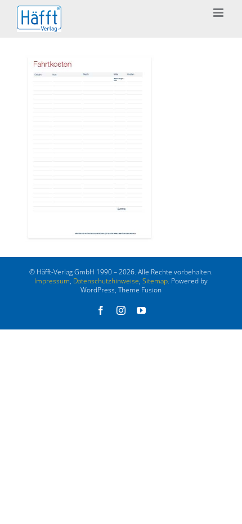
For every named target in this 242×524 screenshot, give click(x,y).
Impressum (52, 281)
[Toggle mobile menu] (219, 13)
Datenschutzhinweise (106, 281)
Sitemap (155, 281)
